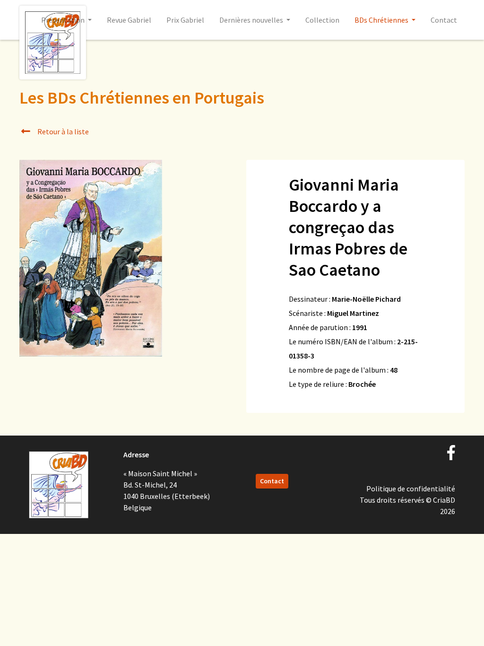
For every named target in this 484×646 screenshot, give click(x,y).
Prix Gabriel (185, 20)
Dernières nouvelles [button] (252, 20)
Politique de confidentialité (410, 488)
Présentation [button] (63, 20)
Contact (444, 20)
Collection (322, 20)
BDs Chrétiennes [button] (382, 20)
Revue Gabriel (129, 20)
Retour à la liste (62, 131)
